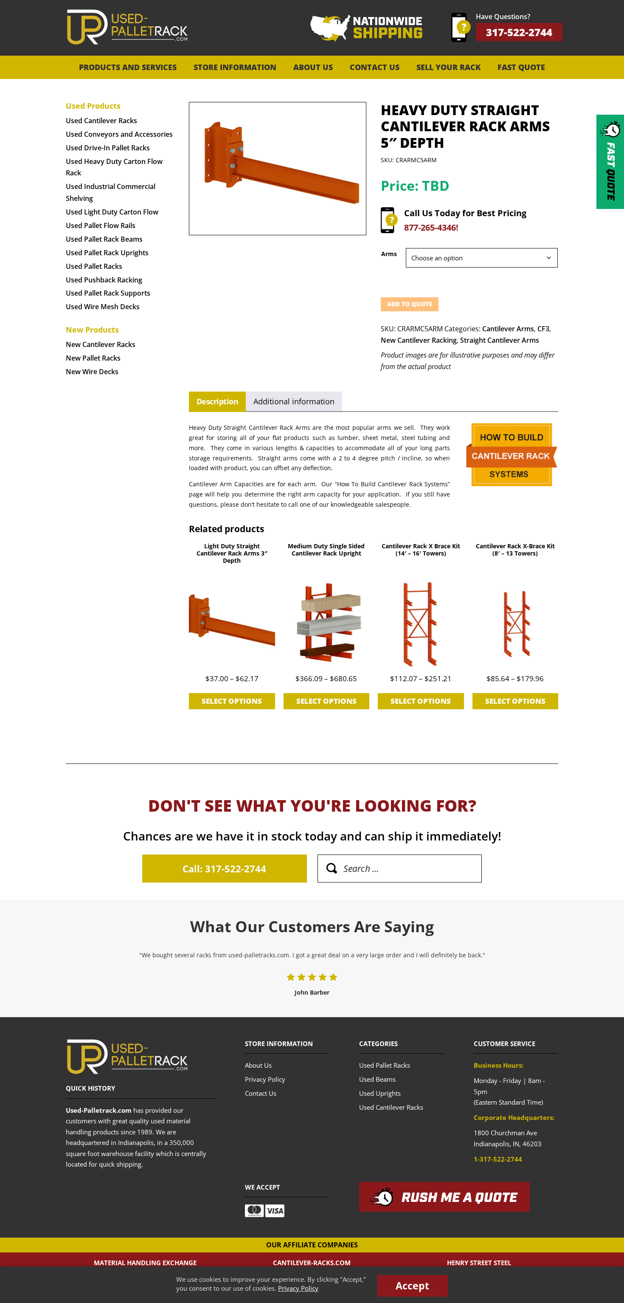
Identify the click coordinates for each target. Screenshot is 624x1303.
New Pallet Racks (93, 358)
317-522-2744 (519, 32)
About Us (313, 67)
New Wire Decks (92, 371)
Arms (389, 254)
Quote (610, 171)
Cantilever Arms (508, 328)
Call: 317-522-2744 (224, 868)
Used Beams (377, 1079)
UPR (127, 27)
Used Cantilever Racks (101, 120)
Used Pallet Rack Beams (104, 239)
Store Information (235, 67)
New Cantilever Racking (419, 340)
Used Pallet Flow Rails (100, 225)
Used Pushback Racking (104, 280)
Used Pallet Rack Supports (108, 293)
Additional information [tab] (293, 401)
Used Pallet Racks (94, 266)
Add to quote (409, 304)
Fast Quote (521, 67)
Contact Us (374, 67)
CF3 (543, 328)
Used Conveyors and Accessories (119, 134)
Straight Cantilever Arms (499, 340)
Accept (412, 1285)
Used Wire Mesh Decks (103, 306)
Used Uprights (380, 1093)
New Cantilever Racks (100, 344)
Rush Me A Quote (459, 1198)
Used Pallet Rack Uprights (107, 252)
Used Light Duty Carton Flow (112, 212)
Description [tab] (217, 401)
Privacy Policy (298, 1288)
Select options (232, 701)
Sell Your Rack (448, 67)
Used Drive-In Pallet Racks (108, 147)
